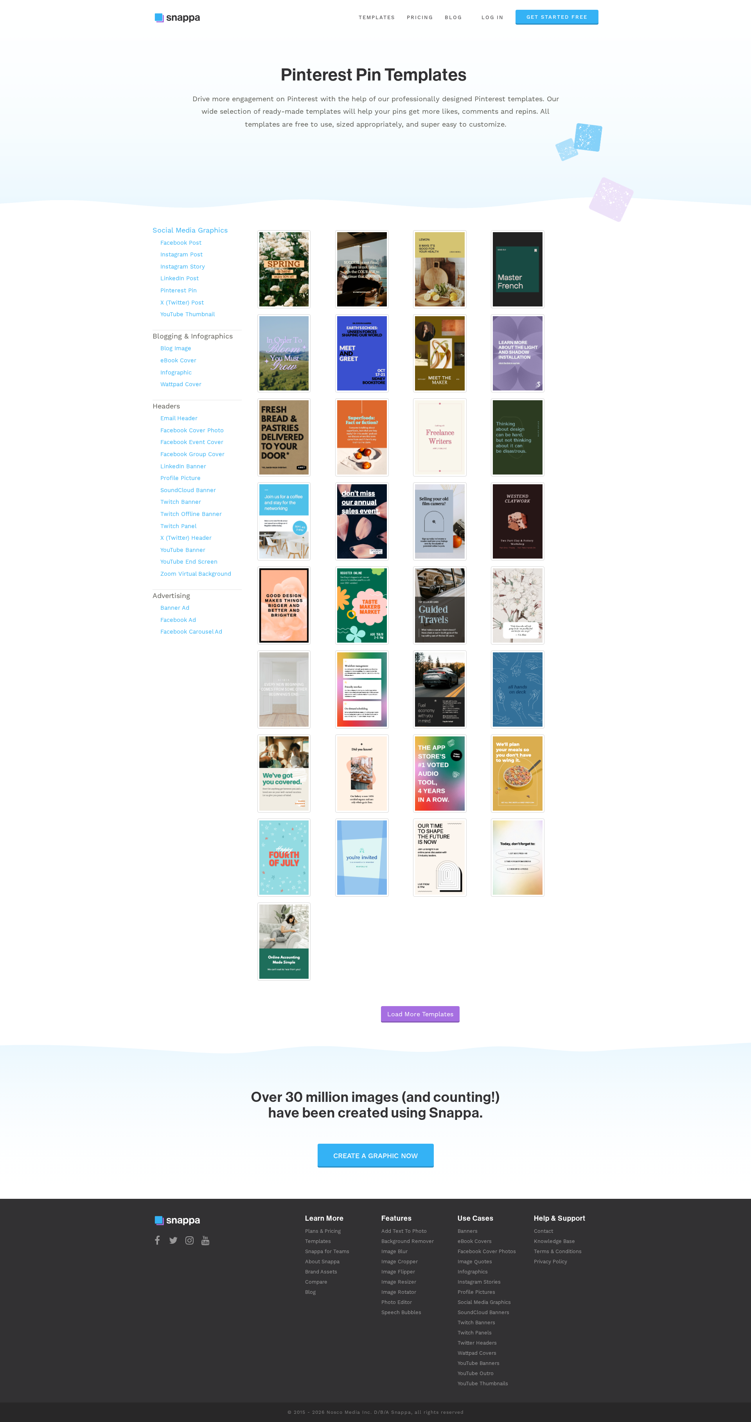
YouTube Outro (476, 1373)
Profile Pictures (476, 1292)
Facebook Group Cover (192, 454)
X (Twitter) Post (182, 302)
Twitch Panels (475, 1333)
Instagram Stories (479, 1282)
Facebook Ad (178, 619)
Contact (543, 1231)
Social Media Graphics (190, 230)
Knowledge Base (554, 1241)
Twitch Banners (476, 1322)
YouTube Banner (182, 549)
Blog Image (175, 348)
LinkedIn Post (179, 278)
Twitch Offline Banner (191, 514)
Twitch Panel (178, 526)
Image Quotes (475, 1261)
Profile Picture (180, 478)
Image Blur (394, 1251)
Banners (468, 1231)
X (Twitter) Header (186, 537)
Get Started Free (557, 17)
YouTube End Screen (188, 561)
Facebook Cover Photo (192, 430)
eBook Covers (475, 1241)
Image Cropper (399, 1261)
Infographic (176, 372)
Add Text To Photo (404, 1231)
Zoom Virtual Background (195, 573)
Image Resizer (398, 1282)
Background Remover (407, 1241)
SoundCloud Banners (483, 1312)
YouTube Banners (478, 1363)
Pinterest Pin (178, 290)
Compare (316, 1282)
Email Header (179, 418)
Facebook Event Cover (191, 442)
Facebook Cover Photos (487, 1251)
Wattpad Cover (180, 384)
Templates (377, 17)
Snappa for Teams (327, 1251)
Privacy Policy (550, 1261)
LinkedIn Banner (183, 466)
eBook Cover (178, 360)
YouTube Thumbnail (187, 314)
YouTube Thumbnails (483, 1383)
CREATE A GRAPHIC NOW (375, 1156)
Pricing (420, 17)
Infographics (473, 1272)
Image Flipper (398, 1272)
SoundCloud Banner (188, 490)
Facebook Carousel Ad (191, 631)
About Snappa (322, 1261)
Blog (453, 17)
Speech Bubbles (401, 1312)
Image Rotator (398, 1292)
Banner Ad (174, 607)
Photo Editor (396, 1302)
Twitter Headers (477, 1343)
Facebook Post (180, 242)
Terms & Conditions (558, 1251)
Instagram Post (181, 254)
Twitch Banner (180, 501)
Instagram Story (182, 266)
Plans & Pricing (323, 1231)
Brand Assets (321, 1272)
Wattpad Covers (477, 1353)
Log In (493, 17)
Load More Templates (420, 1014)
